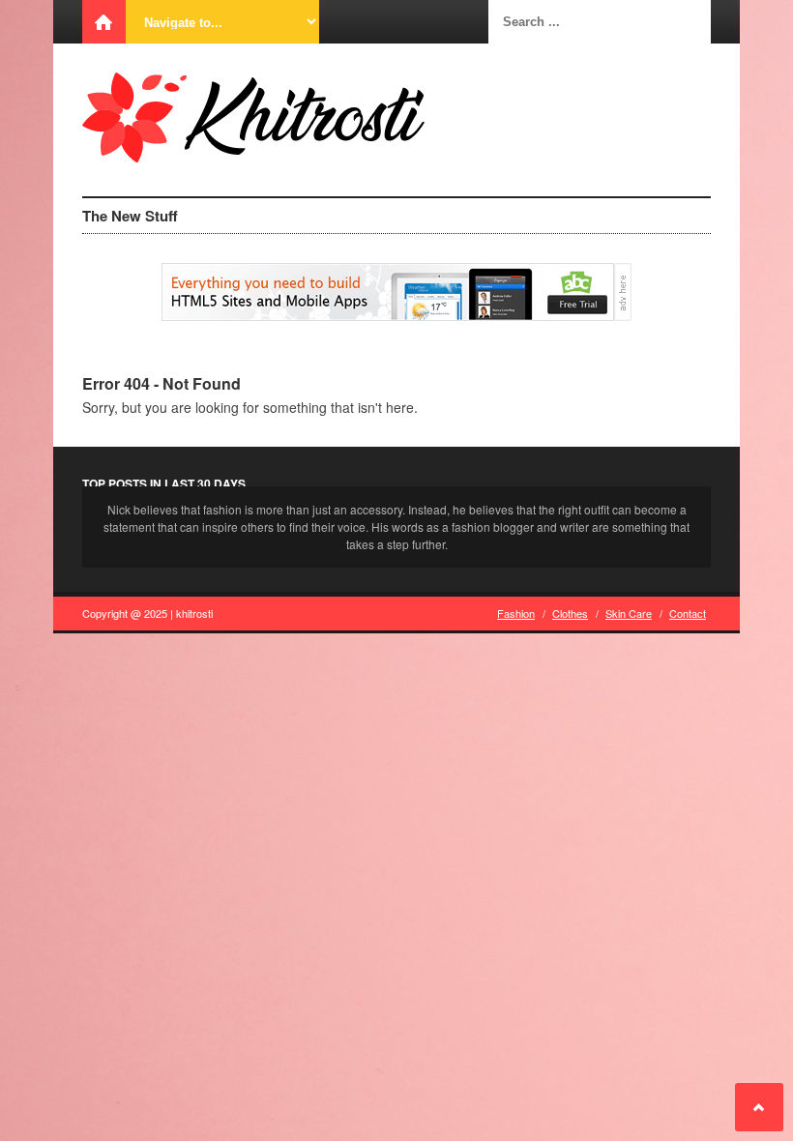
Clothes (570, 613)
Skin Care (628, 613)
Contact (687, 613)
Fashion (516, 613)
